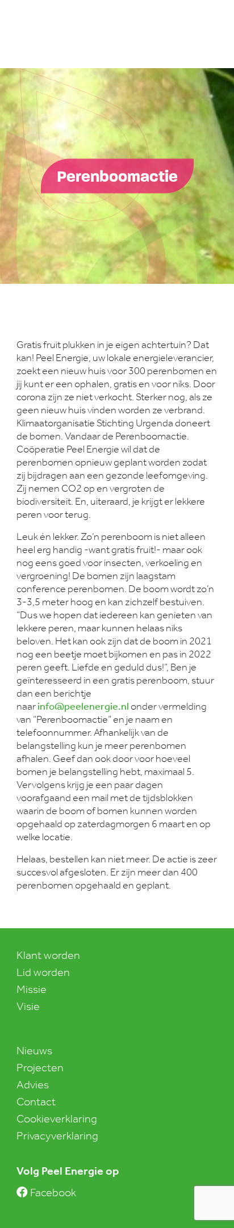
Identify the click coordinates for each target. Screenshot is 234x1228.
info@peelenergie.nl (83, 706)
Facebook (52, 1192)
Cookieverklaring (56, 1118)
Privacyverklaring (57, 1135)
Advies (32, 1084)
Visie (28, 1006)
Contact (36, 1101)
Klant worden (48, 955)
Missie (31, 989)
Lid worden (43, 972)
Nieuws (34, 1050)
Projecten (40, 1067)
